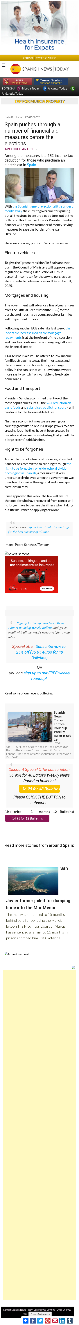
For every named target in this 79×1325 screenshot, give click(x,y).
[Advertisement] (39, 1135)
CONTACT (28, 58)
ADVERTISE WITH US (46, 58)
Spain (31, 165)
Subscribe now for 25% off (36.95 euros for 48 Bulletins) (41, 652)
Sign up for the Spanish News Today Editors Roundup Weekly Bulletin (36, 625)
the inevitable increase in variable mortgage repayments (37, 332)
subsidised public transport (46, 407)
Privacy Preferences (40, 1314)
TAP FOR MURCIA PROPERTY (40, 101)
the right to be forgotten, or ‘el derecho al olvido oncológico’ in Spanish (38, 468)
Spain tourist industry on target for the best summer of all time (39, 529)
